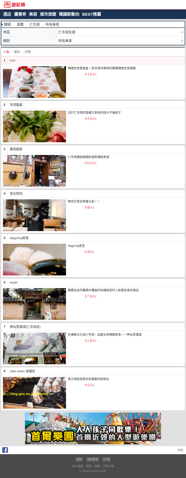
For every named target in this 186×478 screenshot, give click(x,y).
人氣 (6, 51)
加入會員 (77, 466)
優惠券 (20, 14)
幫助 (89, 466)
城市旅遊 (48, 14)
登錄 (79, 459)
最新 (17, 51)
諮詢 (97, 466)
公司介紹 (108, 466)
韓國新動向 (69, 14)
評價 (28, 51)
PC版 (106, 459)
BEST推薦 (91, 14)
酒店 (7, 14)
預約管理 (92, 459)
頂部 (179, 450)
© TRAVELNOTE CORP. (93, 471)
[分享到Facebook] (5, 452)
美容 (33, 14)
